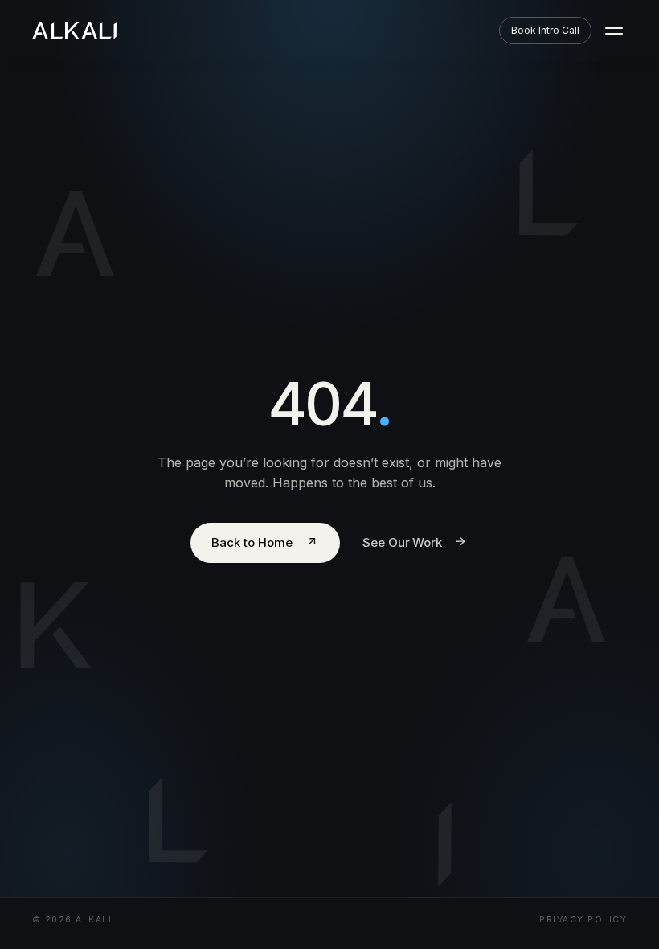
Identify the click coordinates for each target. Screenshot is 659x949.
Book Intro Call (545, 30)
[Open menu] (614, 30)
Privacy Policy (583, 919)
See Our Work (415, 541)
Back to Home (264, 542)
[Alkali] (74, 30)
